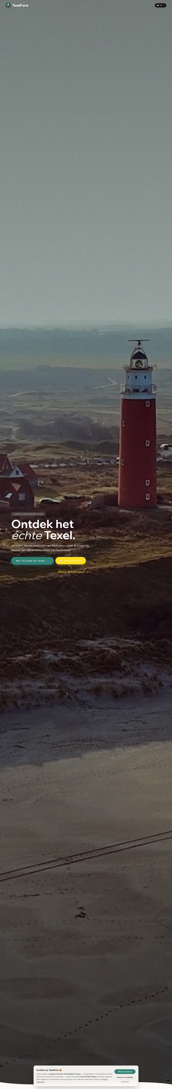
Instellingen (125, 1081)
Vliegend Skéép (70, 560)
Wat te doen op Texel (32, 561)
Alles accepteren (125, 1072)
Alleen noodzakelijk (125, 1077)
